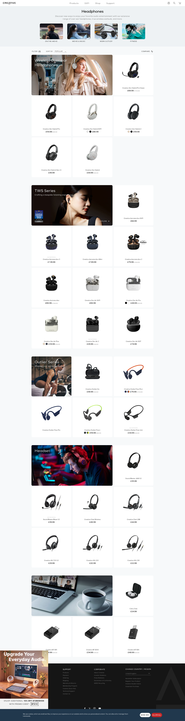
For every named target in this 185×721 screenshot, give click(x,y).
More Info (145, 715)
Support (110, 3)
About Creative (99, 672)
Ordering (66, 678)
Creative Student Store (133, 684)
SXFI (87, 3)
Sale (32, 699)
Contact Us (66, 694)
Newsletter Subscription (133, 678)
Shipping (66, 680)
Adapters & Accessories (39, 688)
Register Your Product (132, 681)
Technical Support (69, 691)
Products (66, 672)
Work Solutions (36, 683)
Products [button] (74, 3)
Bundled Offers (36, 694)
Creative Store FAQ (69, 688)
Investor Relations (100, 675)
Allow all (156, 715)
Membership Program (70, 686)
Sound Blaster (36, 675)
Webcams (34, 686)
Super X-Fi (34, 672)
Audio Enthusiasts (37, 691)
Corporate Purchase (132, 686)
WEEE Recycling (99, 683)
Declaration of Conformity (102, 680)
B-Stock (34, 696)
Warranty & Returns (69, 683)
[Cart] (180, 3)
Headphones (35, 680)
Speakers (34, 678)
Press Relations (99, 678)
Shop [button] (97, 3)
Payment (66, 675)
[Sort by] (65, 51)
